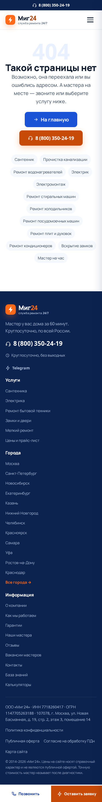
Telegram (21, 368)
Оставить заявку (80, 793)
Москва (12, 463)
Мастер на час (51, 258)
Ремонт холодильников (51, 208)
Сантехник (24, 159)
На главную (55, 119)
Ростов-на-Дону (20, 562)
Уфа (9, 552)
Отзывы (12, 645)
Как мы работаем (20, 615)
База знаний (16, 674)
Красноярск (16, 532)
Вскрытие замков (77, 245)
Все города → (18, 582)
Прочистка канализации (65, 159)
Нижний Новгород (21, 513)
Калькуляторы (18, 684)
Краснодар (15, 572)
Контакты (13, 665)
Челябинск (15, 522)
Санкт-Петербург (21, 473)
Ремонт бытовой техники (27, 410)
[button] (90, 20)
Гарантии (13, 625)
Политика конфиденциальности (34, 730)
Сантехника (16, 390)
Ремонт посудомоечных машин (51, 221)
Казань (11, 503)
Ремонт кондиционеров (31, 245)
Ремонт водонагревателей (38, 172)
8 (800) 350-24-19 (54, 5)
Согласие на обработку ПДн (69, 740)
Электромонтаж (51, 184)
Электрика (15, 400)
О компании (16, 605)
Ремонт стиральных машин (51, 196)
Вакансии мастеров (23, 654)
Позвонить (28, 793)
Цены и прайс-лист (22, 440)
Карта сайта (16, 751)
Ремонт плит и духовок (51, 233)
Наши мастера (18, 635)
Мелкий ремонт (19, 430)
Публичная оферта (22, 740)
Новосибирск (17, 483)
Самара (12, 542)
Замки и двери (18, 420)
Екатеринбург (17, 493)
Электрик (80, 172)
